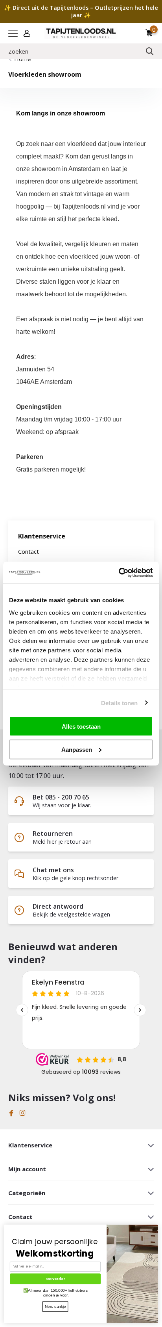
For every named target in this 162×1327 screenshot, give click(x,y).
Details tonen (119, 702)
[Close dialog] (155, 1227)
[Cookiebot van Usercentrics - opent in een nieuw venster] (118, 572)
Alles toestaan (81, 726)
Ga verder (55, 1278)
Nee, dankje (55, 1306)
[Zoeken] (150, 51)
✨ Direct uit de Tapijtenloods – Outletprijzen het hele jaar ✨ (81, 11)
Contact (28, 551)
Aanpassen (76, 749)
